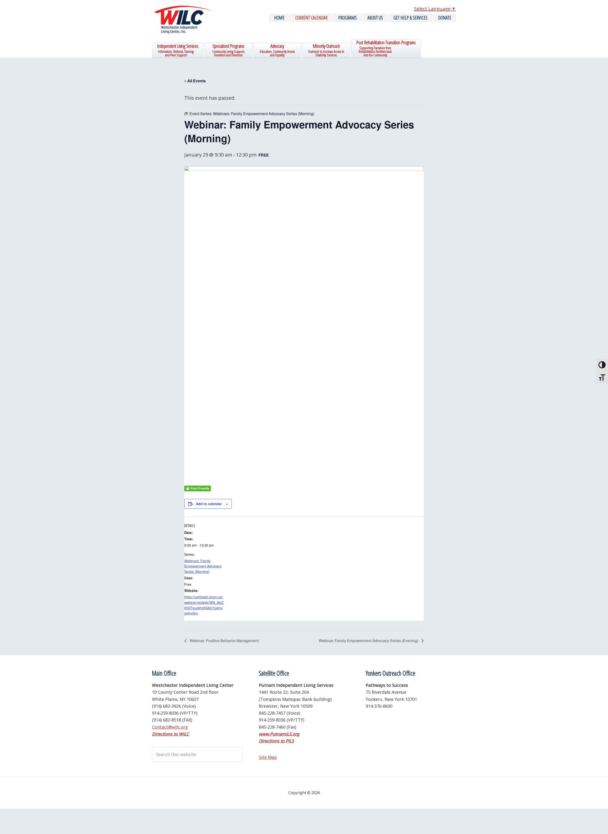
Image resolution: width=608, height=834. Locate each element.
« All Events (195, 80)
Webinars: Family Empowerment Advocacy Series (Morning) (203, 566)
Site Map (268, 757)
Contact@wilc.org (170, 727)
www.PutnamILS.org (279, 734)
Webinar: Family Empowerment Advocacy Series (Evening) (369, 640)
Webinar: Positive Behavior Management (224, 640)
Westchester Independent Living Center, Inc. (187, 19)
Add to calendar (209, 503)
